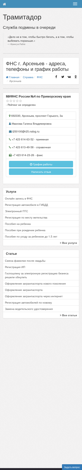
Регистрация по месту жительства (26, 217)
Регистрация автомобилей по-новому (28, 302)
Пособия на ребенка (18, 224)
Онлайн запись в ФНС (19, 198)
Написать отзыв (41, 172)
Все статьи (69, 315)
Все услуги (69, 243)
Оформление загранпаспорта (24, 290)
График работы (42, 164)
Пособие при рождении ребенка (25, 230)
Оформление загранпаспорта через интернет (34, 296)
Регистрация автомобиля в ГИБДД (26, 205)
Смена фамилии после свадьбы (25, 260)
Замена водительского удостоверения (29, 309)
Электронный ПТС (16, 211)
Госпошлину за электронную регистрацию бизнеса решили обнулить (36, 275)
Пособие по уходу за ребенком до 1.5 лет (31, 236)
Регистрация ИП (15, 267)
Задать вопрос (72, 467)
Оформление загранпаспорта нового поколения (35, 283)
